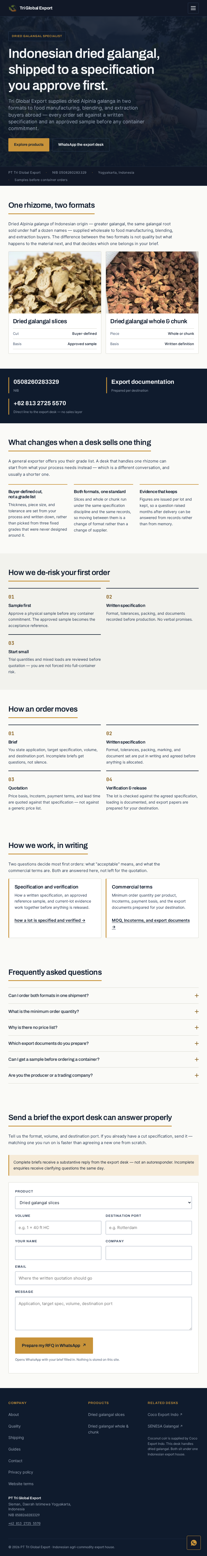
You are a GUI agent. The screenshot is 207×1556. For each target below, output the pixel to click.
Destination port (123, 1216)
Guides (14, 1449)
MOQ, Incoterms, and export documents (151, 923)
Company (115, 1241)
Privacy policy (20, 1472)
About (13, 1414)
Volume (22, 1216)
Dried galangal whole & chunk (148, 321)
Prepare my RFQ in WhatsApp (54, 1345)
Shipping (16, 1437)
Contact (15, 1460)
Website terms (20, 1483)
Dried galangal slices (40, 321)
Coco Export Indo (165, 1414)
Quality (14, 1426)
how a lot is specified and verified (50, 920)
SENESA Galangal (165, 1426)
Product (24, 1191)
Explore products (29, 145)
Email (20, 1266)
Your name (26, 1241)
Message (24, 1292)
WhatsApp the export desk (81, 145)
